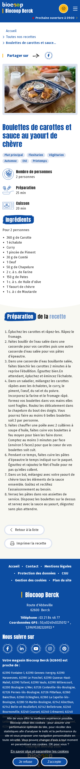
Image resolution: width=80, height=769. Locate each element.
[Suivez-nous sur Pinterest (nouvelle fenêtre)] (64, 649)
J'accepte (54, 761)
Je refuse (25, 761)
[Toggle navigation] (75, 10)
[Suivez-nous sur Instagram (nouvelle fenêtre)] (50, 649)
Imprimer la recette (31, 543)
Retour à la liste (27, 530)
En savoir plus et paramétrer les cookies (40, 751)
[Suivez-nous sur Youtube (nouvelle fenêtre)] (36, 649)
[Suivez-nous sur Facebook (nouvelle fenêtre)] (7, 649)
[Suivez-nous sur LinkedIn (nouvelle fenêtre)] (22, 649)
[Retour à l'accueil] (12, 5)
